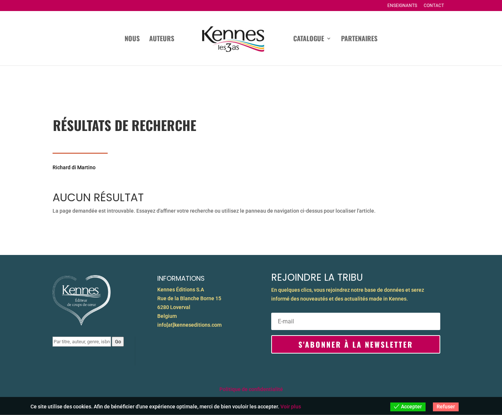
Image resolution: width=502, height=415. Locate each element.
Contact (434, 5)
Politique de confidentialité (251, 389)
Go (118, 341)
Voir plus (290, 406)
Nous (132, 39)
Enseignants (402, 5)
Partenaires (359, 39)
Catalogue (308, 39)
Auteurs (161, 39)
